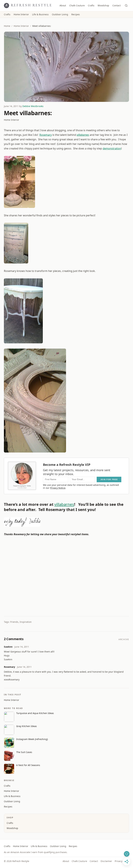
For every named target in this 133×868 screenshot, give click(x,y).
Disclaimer (106, 861)
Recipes (75, 14)
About (63, 5)
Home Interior (21, 14)
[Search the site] (126, 5)
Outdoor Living (60, 14)
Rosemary (45, 135)
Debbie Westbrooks (32, 106)
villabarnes (83, 135)
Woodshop (103, 5)
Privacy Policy (122, 861)
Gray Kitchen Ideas (26, 726)
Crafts (91, 5)
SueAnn (8, 646)
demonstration (112, 148)
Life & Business (40, 14)
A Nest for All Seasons (28, 765)
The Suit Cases (24, 752)
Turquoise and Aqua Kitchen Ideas (35, 713)
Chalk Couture (77, 5)
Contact (116, 5)
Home (7, 25)
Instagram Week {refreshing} (32, 739)
